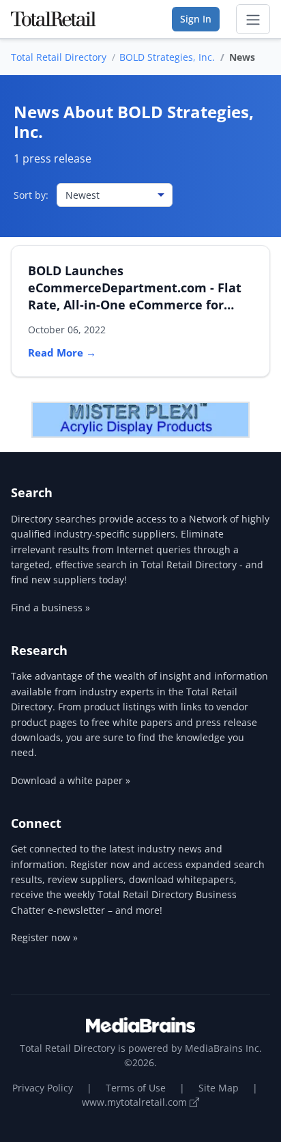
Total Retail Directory (58, 57)
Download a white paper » (70, 780)
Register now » (44, 937)
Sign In (195, 18)
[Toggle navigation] (253, 19)
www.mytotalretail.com (136, 1102)
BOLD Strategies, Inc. (167, 57)
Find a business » (50, 607)
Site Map (218, 1087)
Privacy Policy (42, 1087)
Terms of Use (136, 1087)
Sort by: (31, 195)
